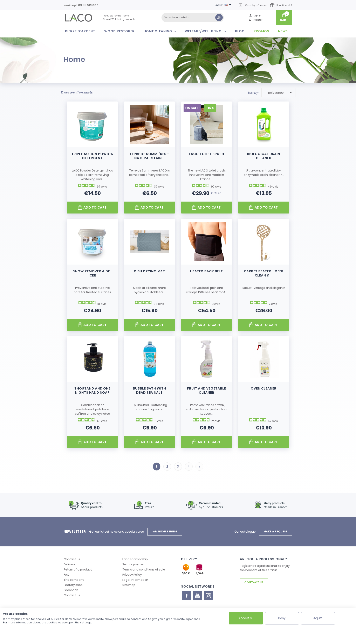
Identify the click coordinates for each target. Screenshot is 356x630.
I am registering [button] (165, 531)
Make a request (275, 531)
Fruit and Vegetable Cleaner (206, 390)
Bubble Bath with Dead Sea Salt (149, 390)
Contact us (72, 559)
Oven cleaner (263, 388)
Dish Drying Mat (149, 271)
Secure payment (134, 564)
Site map (128, 585)
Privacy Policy (132, 575)
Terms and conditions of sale (143, 569)
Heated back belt (206, 271)
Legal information (135, 580)
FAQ (66, 575)
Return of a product (78, 569)
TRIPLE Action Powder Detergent (92, 156)
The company (74, 580)
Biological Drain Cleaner (263, 156)
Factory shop (73, 585)
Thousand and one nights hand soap (92, 390)
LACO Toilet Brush (206, 154)
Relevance (280, 92)
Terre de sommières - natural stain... (149, 156)
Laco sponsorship (135, 559)
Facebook (71, 590)
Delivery (69, 564)
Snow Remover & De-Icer (92, 273)
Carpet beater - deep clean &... (263, 273)
